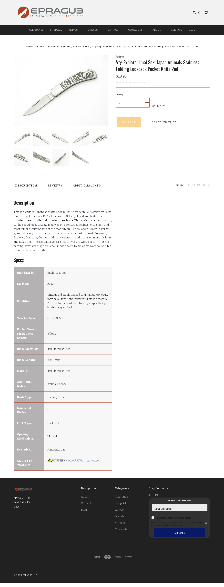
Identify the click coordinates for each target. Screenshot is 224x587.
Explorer (120, 57)
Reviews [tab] (55, 185)
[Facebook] (149, 495)
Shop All (56, 29)
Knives (73, 29)
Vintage (113, 29)
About (157, 29)
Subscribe (179, 532)
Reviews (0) (138, 82)
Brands (93, 29)
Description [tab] (26, 185)
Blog (192, 29)
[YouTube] (156, 495)
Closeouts (135, 29)
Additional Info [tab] (87, 185)
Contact (176, 29)
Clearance (36, 29)
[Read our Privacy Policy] (206, 523)
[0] (206, 12)
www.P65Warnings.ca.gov (84, 460)
